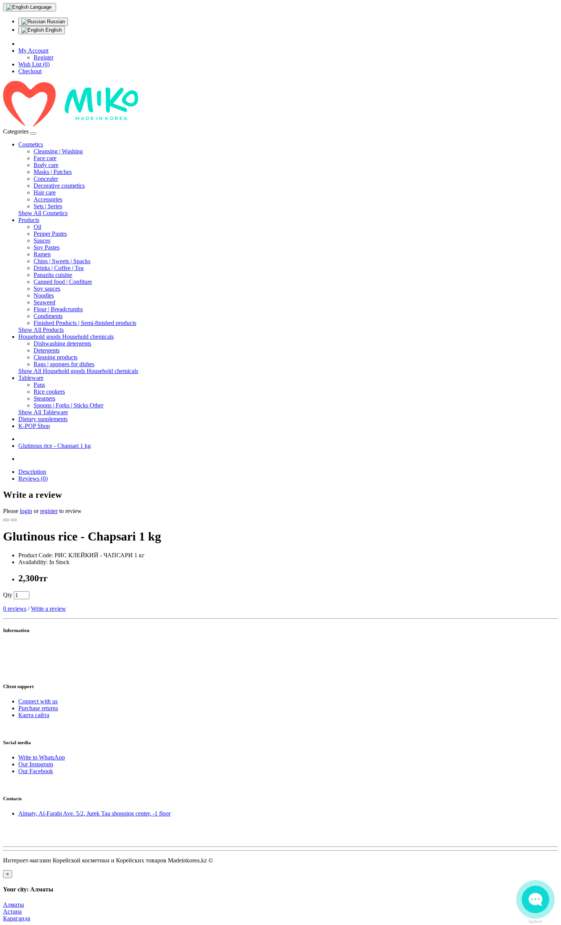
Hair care (45, 192)
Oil (37, 227)
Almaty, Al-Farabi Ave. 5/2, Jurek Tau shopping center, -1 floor (94, 813)
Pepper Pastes (50, 233)
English (53, 30)
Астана (12, 911)
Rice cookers (49, 391)
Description (32, 471)
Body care (46, 165)
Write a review (48, 608)
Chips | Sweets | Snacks (62, 261)
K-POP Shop (34, 426)
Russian (55, 21)
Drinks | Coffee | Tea (59, 268)
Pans (39, 384)
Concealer (46, 178)
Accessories (48, 199)
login (26, 511)
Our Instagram (35, 764)
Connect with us (38, 701)
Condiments (48, 316)
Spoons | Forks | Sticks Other (68, 405)
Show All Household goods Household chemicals (78, 371)
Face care (45, 158)
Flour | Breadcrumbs (58, 309)
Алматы (13, 904)
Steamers (44, 398)
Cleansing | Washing (58, 151)
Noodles (44, 295)
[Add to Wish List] (6, 520)
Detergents (47, 350)
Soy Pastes (47, 247)
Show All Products (41, 330)
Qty (7, 595)
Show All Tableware (43, 412)
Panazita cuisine (53, 275)
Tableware (31, 378)
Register (43, 57)
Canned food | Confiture (63, 281)
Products (28, 220)
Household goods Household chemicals (66, 336)
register (49, 511)
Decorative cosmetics (59, 185)
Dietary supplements (43, 419)
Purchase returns (38, 708)
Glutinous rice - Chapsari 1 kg (54, 445)
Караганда (16, 918)
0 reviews (14, 608)
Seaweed (44, 302)
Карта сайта (33, 715)
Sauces (42, 240)
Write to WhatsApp (41, 757)
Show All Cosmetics (43, 213)
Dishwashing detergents (62, 343)
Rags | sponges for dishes (64, 364)
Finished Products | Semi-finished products (85, 323)
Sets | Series (48, 206)
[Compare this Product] (14, 520)
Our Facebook (35, 771)
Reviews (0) (33, 478)
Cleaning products (55, 357)
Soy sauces (47, 288)
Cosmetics (30, 144)
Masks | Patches (53, 172)
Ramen (42, 254)
